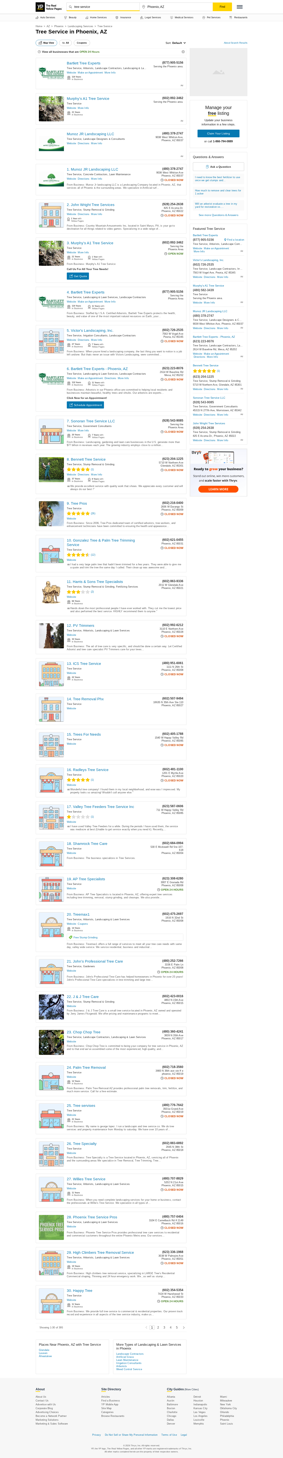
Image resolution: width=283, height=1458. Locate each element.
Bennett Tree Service (206, 365)
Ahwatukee (45, 1356)
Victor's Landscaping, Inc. (208, 260)
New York (225, 1404)
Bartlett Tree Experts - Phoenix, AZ (214, 336)
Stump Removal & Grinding (99, 209)
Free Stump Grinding (85, 937)
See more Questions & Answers (218, 215)
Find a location (235, 239)
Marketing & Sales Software (52, 1423)
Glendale (44, 1350)
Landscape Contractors (108, 68)
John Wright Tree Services (209, 423)
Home (39, 26)
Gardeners (89, 966)
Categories (107, 1412)
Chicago (171, 1416)
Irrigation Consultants (95, 335)
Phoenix (59, 26)
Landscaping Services (80, 26)
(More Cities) (191, 1389)
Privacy (96, 1434)
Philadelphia (227, 1416)
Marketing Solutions (47, 1419)
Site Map (106, 1408)
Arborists (88, 68)
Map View (48, 43)
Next (183, 1327)
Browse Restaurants (113, 1416)
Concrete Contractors (95, 174)
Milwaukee (226, 1400)
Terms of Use (169, 1434)
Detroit (197, 1396)
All (67, 43)
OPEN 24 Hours (90, 51)
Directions (83, 143)
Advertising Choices (47, 1412)
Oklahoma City (228, 1408)
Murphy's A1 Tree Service (88, 99)
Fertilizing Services (127, 586)
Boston (171, 1408)
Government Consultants (97, 426)
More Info (110, 72)
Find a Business (110, 1400)
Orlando (224, 1412)
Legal (184, 1434)
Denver (171, 1423)
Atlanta (171, 1396)
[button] (240, 6)
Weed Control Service (129, 1369)
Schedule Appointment (88, 405)
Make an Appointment (90, 72)
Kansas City (200, 1408)
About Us (41, 1396)
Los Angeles (200, 1416)
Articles (105, 1396)
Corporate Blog (44, 1408)
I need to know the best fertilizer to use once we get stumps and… (217, 179)
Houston (198, 1400)
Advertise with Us (46, 1404)
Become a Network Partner (51, 1416)
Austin (170, 1400)
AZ (48, 26)
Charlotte (172, 1412)
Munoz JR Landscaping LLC (90, 134)
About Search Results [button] (235, 43)
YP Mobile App (109, 1404)
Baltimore (172, 1404)
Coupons (83, 924)
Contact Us (42, 1400)
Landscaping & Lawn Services (140, 68)
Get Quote (80, 276)
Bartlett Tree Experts (83, 63)
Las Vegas (199, 1412)
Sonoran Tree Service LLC (209, 397)
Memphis (198, 1423)
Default (177, 42)
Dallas (170, 1419)
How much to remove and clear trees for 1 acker (218, 192)
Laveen (43, 1353)
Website (71, 72)
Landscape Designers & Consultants (104, 139)
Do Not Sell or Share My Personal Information (131, 1434)
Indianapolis (200, 1404)
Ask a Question (220, 166)
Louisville (198, 1419)
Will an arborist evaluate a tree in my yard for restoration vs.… (216, 205)
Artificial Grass (125, 1356)
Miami (223, 1396)
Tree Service (74, 68)
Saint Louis (226, 1423)
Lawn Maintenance (120, 174)
